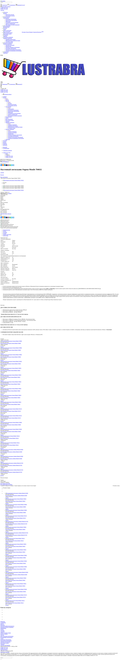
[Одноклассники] (3, 165)
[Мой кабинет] (1, 85)
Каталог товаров (4, 634)
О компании (3, 622)
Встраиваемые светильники (6, 637)
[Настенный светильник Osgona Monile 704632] (13, 180)
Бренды (2, 623)
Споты (1, 638)
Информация (3, 628)
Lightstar (9, 193)
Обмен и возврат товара (5, 632)
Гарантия (2, 631)
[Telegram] (13, 165)
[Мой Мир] (5, 165)
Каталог (7, 99)
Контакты (2, 624)
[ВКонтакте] (1, 165)
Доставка (2, 630)
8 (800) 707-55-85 (4, 8)
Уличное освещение (12, 131)
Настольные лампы (4, 643)
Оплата (2, 629)
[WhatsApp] (10, 165)
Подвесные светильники (5, 639)
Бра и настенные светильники (6, 636)
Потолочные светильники (6, 640)
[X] (6, 165)
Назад (7, 98)
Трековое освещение (12, 124)
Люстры (10, 103)
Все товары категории (5, 483)
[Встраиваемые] (12, 25)
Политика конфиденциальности (7, 626)
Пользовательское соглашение (6, 627)
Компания (2, 621)
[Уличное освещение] (12, 42)
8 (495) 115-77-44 (4, 7)
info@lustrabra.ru (5, 161)
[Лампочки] (12, 51)
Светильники (11, 108)
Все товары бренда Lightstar (6, 484)
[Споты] (12, 28)
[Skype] (11, 165)
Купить (2, 346)
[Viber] (8, 165)
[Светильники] (12, 16)
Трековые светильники (5, 641)
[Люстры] (12, 12)
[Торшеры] (12, 35)
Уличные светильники (5, 645)
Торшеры (2, 644)
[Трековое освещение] (12, 37)
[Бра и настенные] (12, 30)
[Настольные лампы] (12, 32)
